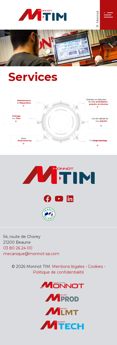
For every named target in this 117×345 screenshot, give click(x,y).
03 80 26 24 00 (17, 248)
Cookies (95, 266)
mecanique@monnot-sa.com (31, 253)
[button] (108, 15)
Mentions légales (68, 266)
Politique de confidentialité (58, 272)
